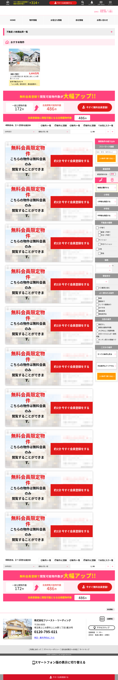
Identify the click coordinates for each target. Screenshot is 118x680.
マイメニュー (91, 4)
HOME (7, 4)
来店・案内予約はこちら (44, 637)
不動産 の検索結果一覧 (17, 32)
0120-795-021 (46, 632)
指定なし (102, 324)
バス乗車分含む (104, 288)
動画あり (102, 301)
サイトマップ (84, 649)
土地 (100, 249)
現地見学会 (103, 314)
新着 (100, 298)
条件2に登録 (90, 125)
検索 (82, 4)
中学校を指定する (104, 215)
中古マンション (106, 244)
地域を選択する (103, 188)
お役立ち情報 (56, 20)
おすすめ (102, 307)
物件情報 (33, 20)
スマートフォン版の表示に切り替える (60, 662)
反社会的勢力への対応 (70, 649)
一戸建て (102, 227)
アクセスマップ (103, 627)
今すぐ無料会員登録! (97, 107)
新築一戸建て (106, 232)
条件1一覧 (47, 125)
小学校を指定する (104, 201)
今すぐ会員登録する (64, 3)
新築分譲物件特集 (105, 327)
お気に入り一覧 (106, 125)
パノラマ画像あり (105, 304)
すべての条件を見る (105, 354)
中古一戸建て (106, 235)
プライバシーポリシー (51, 649)
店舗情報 (110, 619)
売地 (102, 253)
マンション (103, 240)
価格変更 (102, 311)
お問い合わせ (101, 4)
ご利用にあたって (35, 649)
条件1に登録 (61, 125)
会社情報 (79, 20)
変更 (112, 174)
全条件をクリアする (106, 366)
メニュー (110, 4)
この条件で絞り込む (106, 158)
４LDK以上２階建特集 (107, 330)
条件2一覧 (76, 125)
